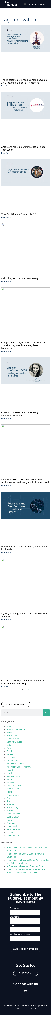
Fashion (10, 751)
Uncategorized (13, 826)
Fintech (10, 754)
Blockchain (12, 736)
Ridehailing (12, 804)
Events (10, 748)
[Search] (46, 712)
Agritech (10, 726)
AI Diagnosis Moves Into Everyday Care (25, 866)
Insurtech (11, 773)
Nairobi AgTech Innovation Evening (19, 278)
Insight (10, 770)
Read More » (6, 86)
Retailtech (11, 801)
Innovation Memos (15, 764)
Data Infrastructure (15, 742)
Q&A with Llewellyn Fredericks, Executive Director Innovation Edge (22, 682)
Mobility (10, 782)
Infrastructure (13, 761)
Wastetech (11, 832)
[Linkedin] (25, 991)
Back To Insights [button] (17, 704)
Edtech (10, 745)
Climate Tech (13, 739)
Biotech (10, 732)
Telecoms (11, 823)
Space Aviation (14, 814)
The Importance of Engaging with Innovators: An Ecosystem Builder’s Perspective (24, 81)
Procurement (12, 795)
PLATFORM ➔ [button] (38, 4)
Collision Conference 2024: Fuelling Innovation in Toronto (19, 414)
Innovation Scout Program (19, 767)
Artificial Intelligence (16, 729)
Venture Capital (14, 829)
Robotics (11, 811)
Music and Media (14, 786)
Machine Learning (15, 776)
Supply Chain (13, 817)
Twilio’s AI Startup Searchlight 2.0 (18, 214)
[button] (25, 4)
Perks (9, 792)
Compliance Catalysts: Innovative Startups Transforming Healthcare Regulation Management (23, 345)
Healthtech (12, 757)
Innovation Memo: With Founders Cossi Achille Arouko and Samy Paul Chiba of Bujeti (25, 481)
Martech (10, 779)
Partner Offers (13, 789)
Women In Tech (14, 835)
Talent (9, 820)
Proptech (11, 798)
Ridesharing (12, 807)
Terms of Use (29, 1008)
